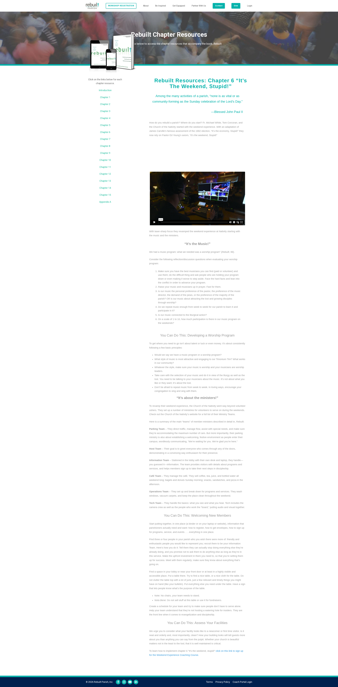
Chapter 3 (105, 111)
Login (249, 5)
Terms (209, 682)
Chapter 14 (105, 187)
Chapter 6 (105, 132)
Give (236, 6)
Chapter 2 (105, 104)
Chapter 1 (105, 97)
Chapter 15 (105, 194)
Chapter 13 (105, 180)
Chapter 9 (105, 153)
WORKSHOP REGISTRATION (121, 6)
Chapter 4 (105, 118)
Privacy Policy (222, 682)
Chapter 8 (105, 146)
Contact (218, 6)
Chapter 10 (105, 160)
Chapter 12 (105, 173)
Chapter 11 (105, 167)
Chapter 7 (105, 139)
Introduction (105, 90)
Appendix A (105, 201)
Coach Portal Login (242, 682)
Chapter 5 (105, 125)
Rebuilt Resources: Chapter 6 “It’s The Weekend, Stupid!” (200, 83)
